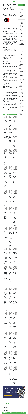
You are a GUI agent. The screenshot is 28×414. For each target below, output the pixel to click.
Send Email (6, 102)
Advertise (24, 412)
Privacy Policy (20, 412)
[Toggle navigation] (14, 1)
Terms (17, 412)
